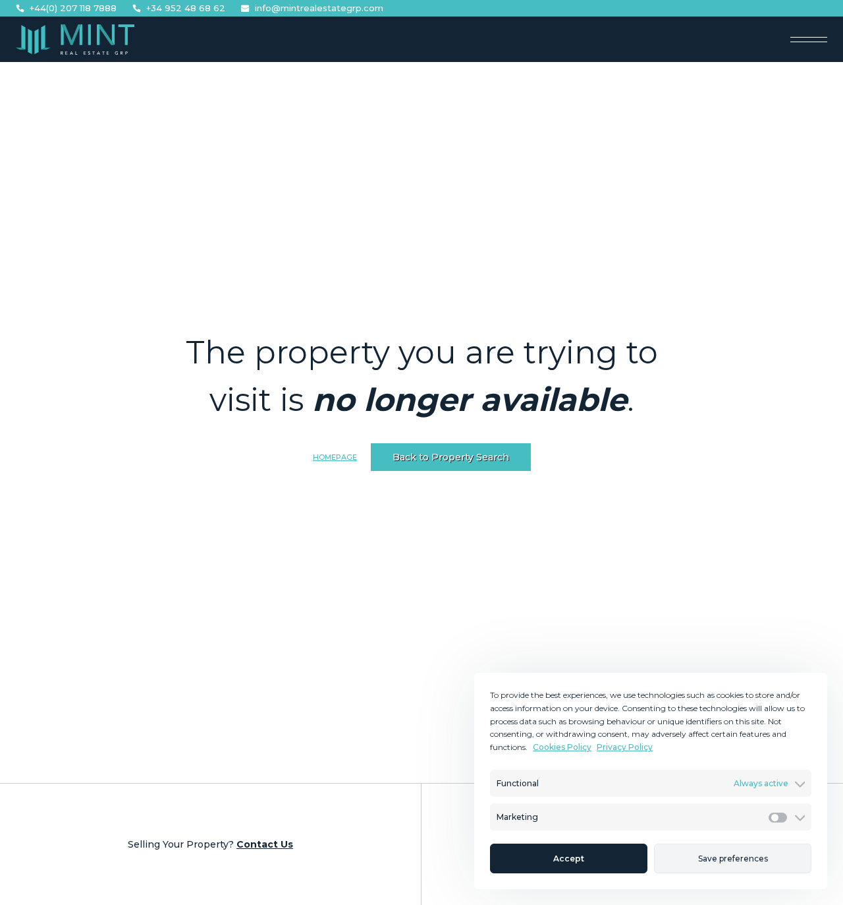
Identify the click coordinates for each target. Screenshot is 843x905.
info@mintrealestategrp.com (319, 8)
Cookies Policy (562, 747)
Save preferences (733, 858)
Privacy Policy (625, 747)
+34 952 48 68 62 (185, 8)
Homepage (335, 457)
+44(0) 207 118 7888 (73, 8)
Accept (568, 858)
